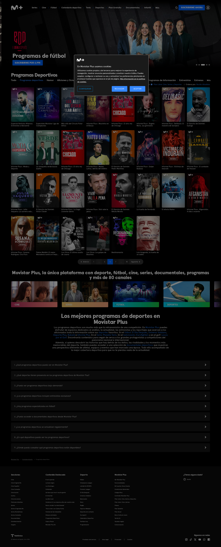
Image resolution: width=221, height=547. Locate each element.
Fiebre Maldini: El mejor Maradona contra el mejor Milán (47, 253)
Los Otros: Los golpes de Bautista (96, 253)
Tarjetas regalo (119, 521)
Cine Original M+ (16, 483)
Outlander (49, 489)
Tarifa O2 (117, 518)
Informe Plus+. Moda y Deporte (20, 168)
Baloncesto (83, 499)
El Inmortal (49, 496)
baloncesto (129, 335)
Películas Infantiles (17, 502)
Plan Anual (118, 512)
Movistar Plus (152, 327)
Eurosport (83, 515)
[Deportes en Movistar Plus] (186, 294)
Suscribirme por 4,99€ (26, 62)
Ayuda (189, 479)
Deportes (99, 7)
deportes (103, 332)
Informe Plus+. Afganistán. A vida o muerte (198, 210)
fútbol (128, 332)
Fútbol (54, 7)
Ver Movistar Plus (120, 479)
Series (34, 7)
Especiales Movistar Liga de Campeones (47, 125)
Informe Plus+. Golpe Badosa (145, 168)
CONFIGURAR (85, 89)
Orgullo (13, 525)
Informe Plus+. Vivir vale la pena (97, 210)
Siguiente (134, 262)
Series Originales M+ (17, 508)
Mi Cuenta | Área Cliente (122, 486)
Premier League (85, 489)
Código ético (118, 492)
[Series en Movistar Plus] (85, 294)
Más (157, 8)
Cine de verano (16, 499)
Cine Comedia (15, 489)
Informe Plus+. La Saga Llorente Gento (70, 210)
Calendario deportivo (71, 7)
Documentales (133, 7)
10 (127, 262)
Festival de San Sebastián (53, 512)
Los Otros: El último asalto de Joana (72, 253)
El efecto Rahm (168, 209)
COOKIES (129, 539)
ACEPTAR (138, 89)
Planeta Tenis (110, 335)
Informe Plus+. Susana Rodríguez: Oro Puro (20, 253)
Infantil (147, 7)
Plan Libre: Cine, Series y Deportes (125, 499)
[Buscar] (176, 8)
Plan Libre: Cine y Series (122, 502)
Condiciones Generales (122, 489)
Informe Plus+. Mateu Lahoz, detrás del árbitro (96, 168)
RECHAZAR (119, 89)
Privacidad (118, 539)
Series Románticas (16, 512)
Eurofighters (142, 335)
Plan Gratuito (115, 7)
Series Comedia (16, 515)
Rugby (82, 505)
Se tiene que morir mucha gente (56, 492)
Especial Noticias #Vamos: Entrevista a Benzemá (22, 125)
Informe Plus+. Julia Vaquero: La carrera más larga (21, 210)
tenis (99, 335)
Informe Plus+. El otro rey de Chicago (122, 125)
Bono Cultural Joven (121, 515)
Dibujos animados (51, 515)
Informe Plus (83, 335)
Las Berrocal (49, 499)
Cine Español (15, 486)
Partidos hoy (84, 521)
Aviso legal (105, 539)
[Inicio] (17, 7)
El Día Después (139, 332)
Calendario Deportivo (87, 518)
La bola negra (50, 483)
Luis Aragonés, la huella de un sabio (148, 253)
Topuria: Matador (85, 508)
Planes (117, 505)
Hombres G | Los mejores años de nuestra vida (60, 502)
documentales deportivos (140, 345)
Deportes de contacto (87, 512)
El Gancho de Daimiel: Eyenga (196, 125)
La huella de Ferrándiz (146, 209)
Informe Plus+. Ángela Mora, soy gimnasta (145, 125)
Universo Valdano (157, 332)
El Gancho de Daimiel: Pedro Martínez (121, 168)
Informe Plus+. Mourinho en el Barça (97, 125)
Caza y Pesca (50, 521)
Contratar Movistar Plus (122, 496)
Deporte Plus (59, 335)
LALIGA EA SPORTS (85, 486)
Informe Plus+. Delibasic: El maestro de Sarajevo (173, 125)
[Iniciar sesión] (208, 8)
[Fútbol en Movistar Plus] (136, 294)
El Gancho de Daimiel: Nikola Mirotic (121, 210)
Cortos (13, 496)
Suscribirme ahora (192, 7)
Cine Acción (14, 492)
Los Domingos (50, 486)
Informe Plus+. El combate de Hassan (197, 168)
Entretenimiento (16, 521)
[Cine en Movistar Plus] (34, 294)
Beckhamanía (117, 252)
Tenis (88, 7)
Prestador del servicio (89, 539)
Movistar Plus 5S (50, 525)
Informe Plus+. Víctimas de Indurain (173, 168)
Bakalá (72, 335)
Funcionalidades (120, 483)
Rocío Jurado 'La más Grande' (55, 505)
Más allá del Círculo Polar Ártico (72, 125)
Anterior (86, 262)
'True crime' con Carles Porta (55, 508)
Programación (84, 525)
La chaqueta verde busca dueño (46, 168)
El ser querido (50, 479)
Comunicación (119, 525)
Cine (44, 7)
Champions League (86, 483)
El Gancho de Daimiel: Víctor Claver (45, 210)
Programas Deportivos (52, 518)
